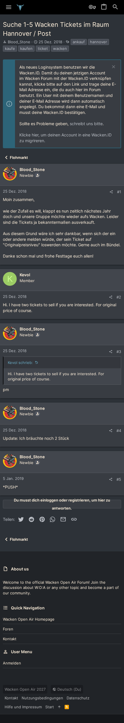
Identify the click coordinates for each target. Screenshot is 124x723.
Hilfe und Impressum (23, 707)
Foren (8, 629)
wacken (60, 48)
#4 (119, 430)
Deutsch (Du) (68, 689)
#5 (119, 479)
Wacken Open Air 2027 (25, 689)
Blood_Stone (19, 42)
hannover (98, 42)
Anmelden (12, 663)
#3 (119, 351)
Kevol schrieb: (20, 362)
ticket (43, 48)
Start (49, 707)
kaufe (10, 48)
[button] (9, 7)
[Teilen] (111, 192)
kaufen (26, 48)
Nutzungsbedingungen (42, 698)
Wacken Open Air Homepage (29, 619)
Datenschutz (78, 698)
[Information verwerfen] (113, 67)
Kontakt (9, 638)
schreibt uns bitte (86, 123)
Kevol (25, 274)
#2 (119, 297)
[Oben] (59, 707)
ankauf (79, 42)
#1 (119, 191)
